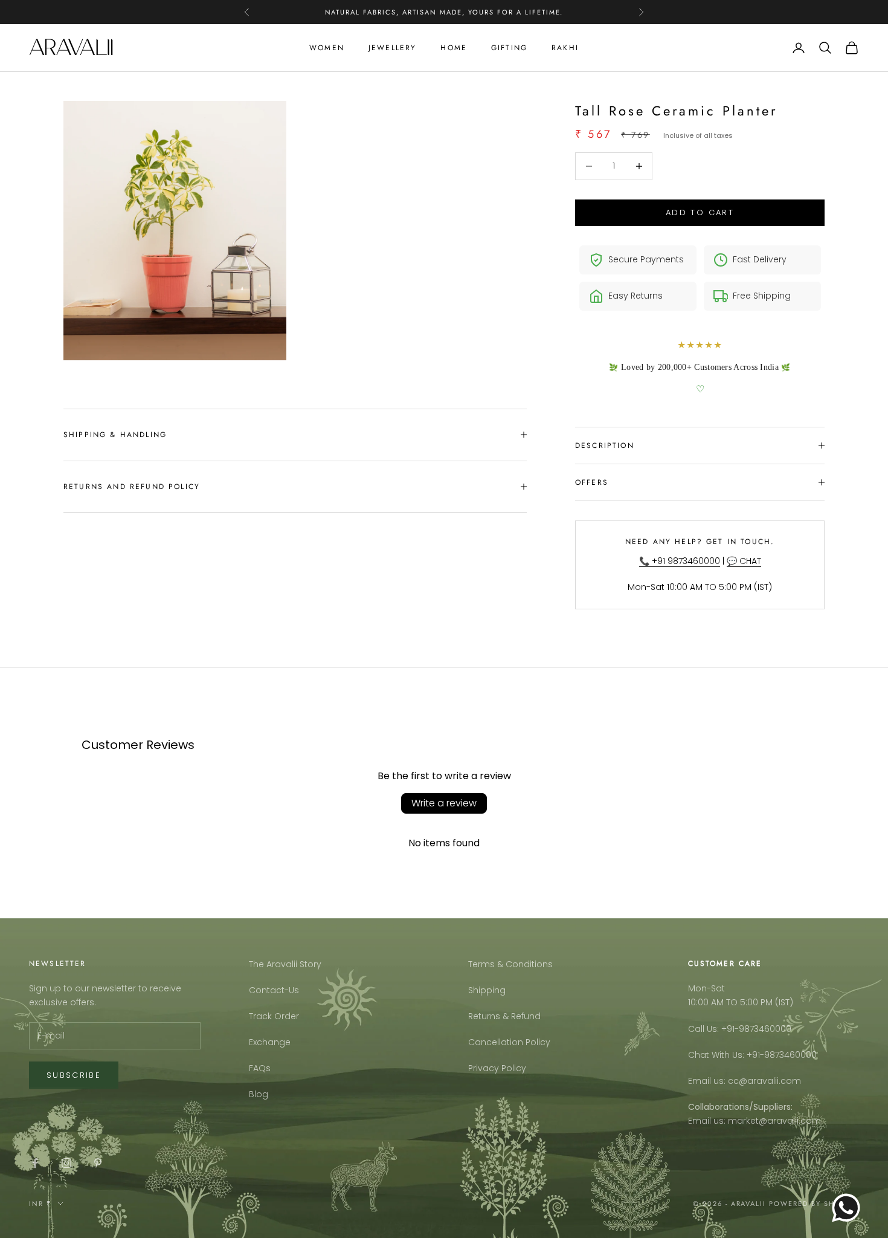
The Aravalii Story (285, 964)
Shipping (487, 990)
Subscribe (74, 1075)
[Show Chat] (849, 1208)
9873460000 (765, 1029)
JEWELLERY (392, 47)
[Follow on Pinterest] (98, 1163)
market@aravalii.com (774, 1121)
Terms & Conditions (510, 964)
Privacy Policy (497, 1068)
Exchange (270, 1042)
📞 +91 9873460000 (679, 561)
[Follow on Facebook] (35, 1163)
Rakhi (565, 47)
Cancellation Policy (509, 1042)
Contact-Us (274, 990)
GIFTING (509, 47)
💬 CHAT (744, 561)
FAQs (260, 1068)
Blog (258, 1094)
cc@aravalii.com (764, 1081)
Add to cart (700, 212)
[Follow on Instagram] (66, 1163)
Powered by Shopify (814, 1203)
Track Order (274, 1016)
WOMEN (326, 47)
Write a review (444, 803)
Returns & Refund (504, 1016)
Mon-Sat (706, 988)
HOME (453, 47)
